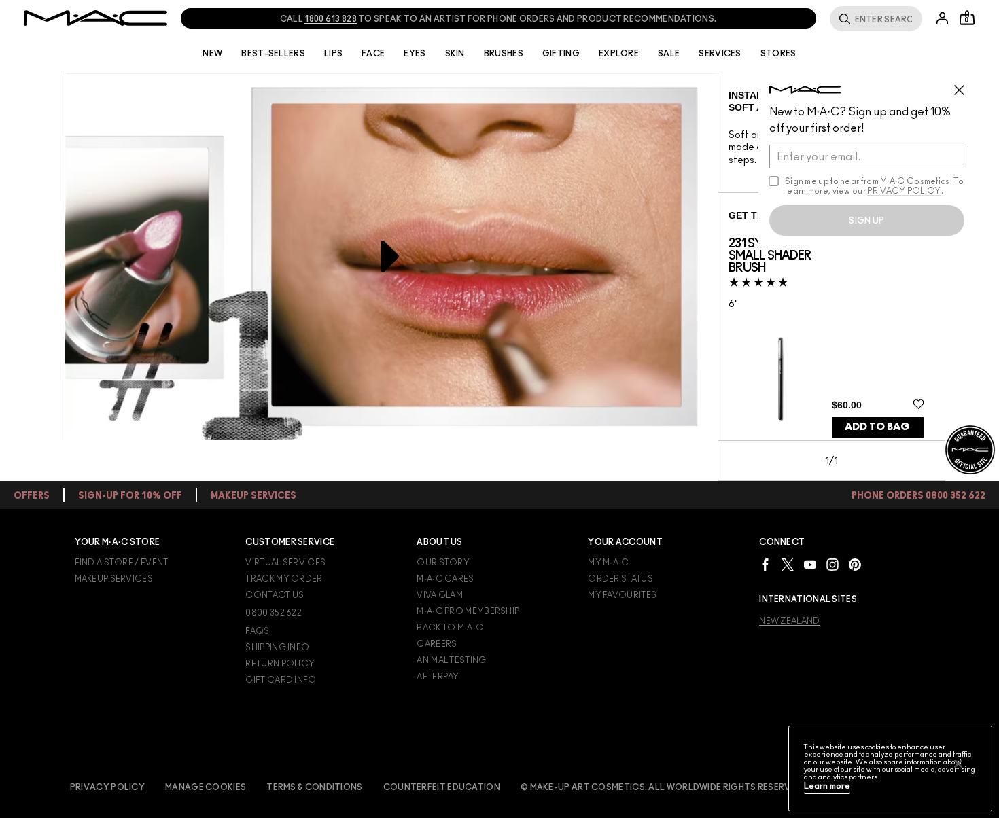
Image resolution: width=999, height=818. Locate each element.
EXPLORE (619, 54)
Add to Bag (877, 427)
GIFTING (561, 54)
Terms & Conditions (314, 787)
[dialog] (780, 256)
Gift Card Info (280, 680)
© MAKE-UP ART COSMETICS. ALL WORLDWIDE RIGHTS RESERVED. (663, 787)
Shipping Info (277, 647)
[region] (890, 768)
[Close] (958, 764)
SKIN (455, 54)
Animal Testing (451, 660)
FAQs (257, 631)
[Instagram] (832, 564)
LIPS (333, 54)
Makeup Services (114, 579)
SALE (669, 54)
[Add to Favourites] (918, 404)
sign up (866, 221)
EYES (414, 54)
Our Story (443, 562)
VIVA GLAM (440, 595)
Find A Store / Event (122, 562)
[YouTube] (810, 564)
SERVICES (720, 54)
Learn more (827, 786)
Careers (437, 644)
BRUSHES (503, 54)
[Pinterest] (855, 564)
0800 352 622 (273, 613)
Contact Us (274, 595)
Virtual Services (285, 562)
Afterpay (438, 677)
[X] (788, 564)
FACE (373, 54)
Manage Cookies (205, 787)
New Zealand (789, 621)
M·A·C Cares (445, 579)
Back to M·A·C (450, 628)
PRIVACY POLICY (904, 191)
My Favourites (622, 595)
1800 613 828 (330, 19)
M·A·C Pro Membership (468, 611)
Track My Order (283, 579)
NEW (212, 54)
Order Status (620, 579)
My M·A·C (608, 562)
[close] (965, 85)
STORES (778, 54)
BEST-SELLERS (273, 54)
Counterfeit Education (441, 787)
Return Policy (280, 664)
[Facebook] (765, 564)
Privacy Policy (107, 787)
